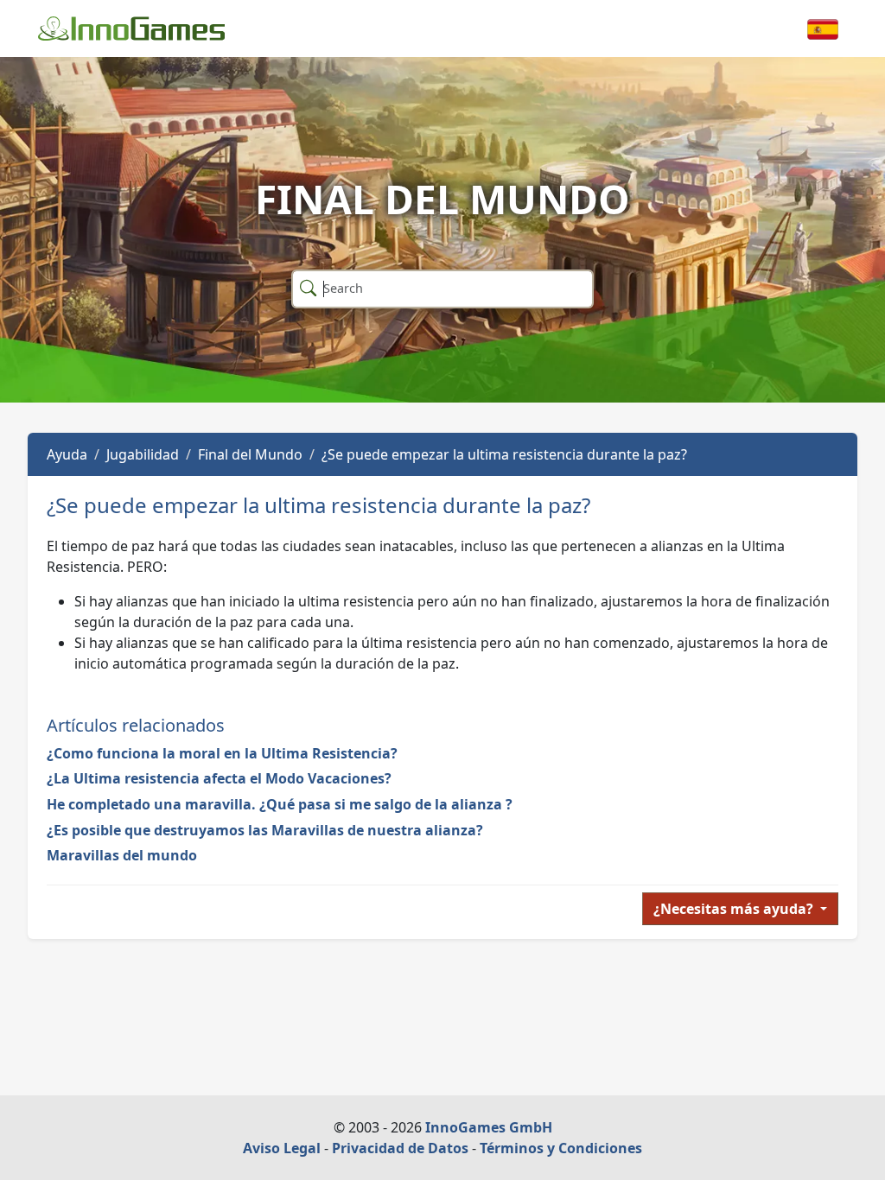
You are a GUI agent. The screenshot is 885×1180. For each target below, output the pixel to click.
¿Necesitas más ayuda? (735, 908)
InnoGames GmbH (488, 1127)
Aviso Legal (282, 1148)
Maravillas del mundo (122, 855)
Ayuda (67, 454)
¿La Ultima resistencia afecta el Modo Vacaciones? (219, 778)
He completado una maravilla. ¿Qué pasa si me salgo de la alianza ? (280, 804)
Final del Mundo (250, 454)
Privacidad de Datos (400, 1148)
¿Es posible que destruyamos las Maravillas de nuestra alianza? (265, 830)
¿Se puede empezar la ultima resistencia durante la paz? (504, 454)
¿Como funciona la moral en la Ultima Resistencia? (222, 753)
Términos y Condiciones (561, 1148)
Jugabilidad (142, 454)
